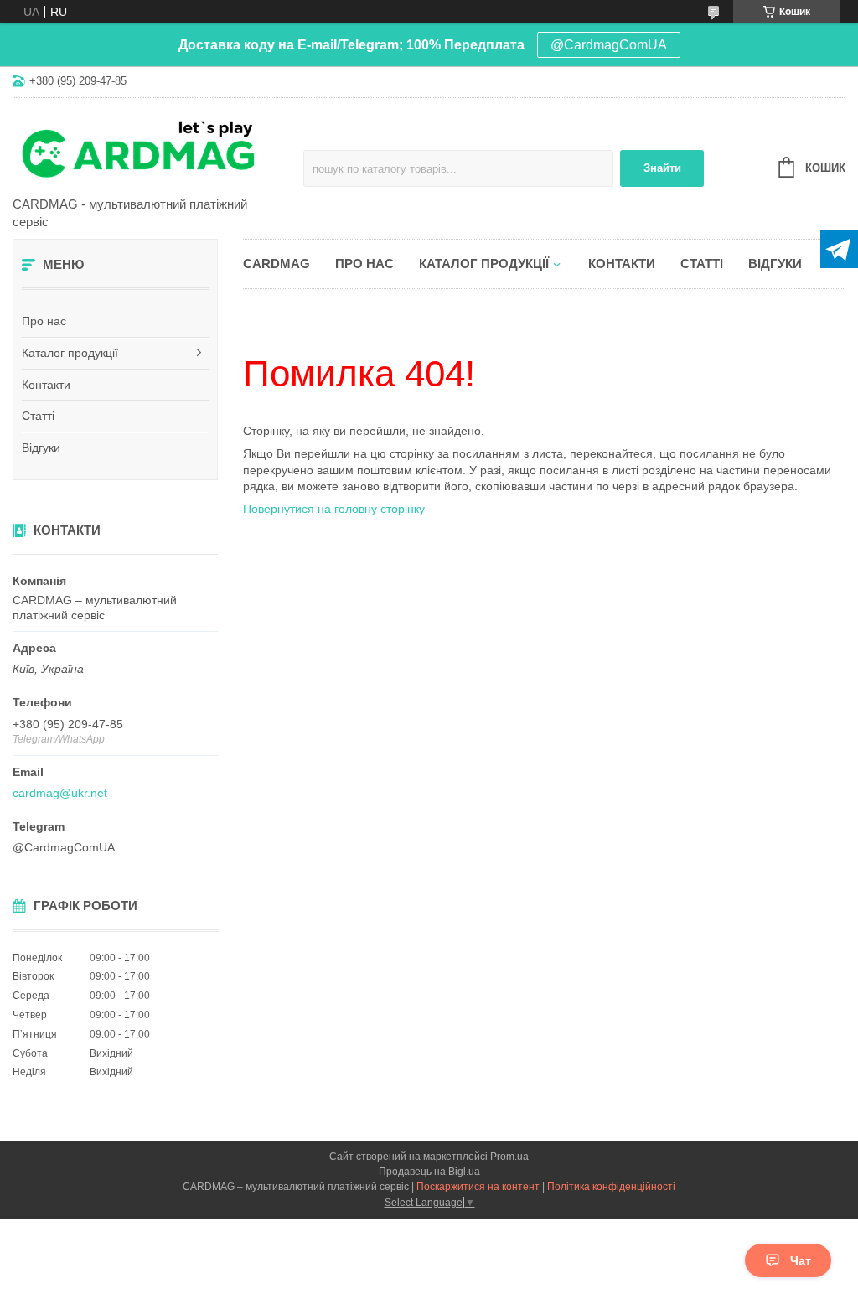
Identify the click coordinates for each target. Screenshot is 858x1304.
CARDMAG (276, 263)
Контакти (46, 384)
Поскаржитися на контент (478, 1187)
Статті (38, 415)
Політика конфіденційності (611, 1187)
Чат (800, 1260)
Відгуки (41, 447)
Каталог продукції (70, 353)
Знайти (662, 168)
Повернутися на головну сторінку (334, 508)
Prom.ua (509, 1156)
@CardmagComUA (608, 45)
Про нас (44, 321)
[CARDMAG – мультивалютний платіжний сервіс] (158, 148)
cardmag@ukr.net (60, 792)
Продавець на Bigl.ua (429, 1171)
